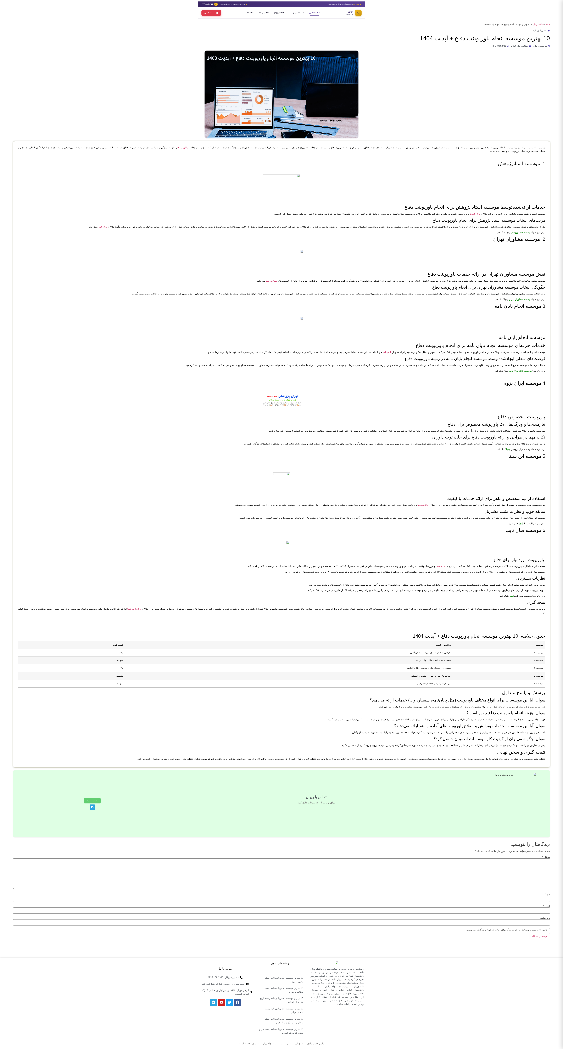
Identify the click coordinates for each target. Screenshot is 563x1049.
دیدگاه (546, 857)
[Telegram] (92, 807)
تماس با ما (264, 13)
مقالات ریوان (279, 13)
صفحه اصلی (314, 13)
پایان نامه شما (134, 609)
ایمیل (546, 906)
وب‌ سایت (545, 918)
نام (547, 894)
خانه (548, 24)
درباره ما (250, 13)
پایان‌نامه (103, 226)
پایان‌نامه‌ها (182, 147)
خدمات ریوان (298, 13)
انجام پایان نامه (540, 30)
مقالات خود (271, 281)
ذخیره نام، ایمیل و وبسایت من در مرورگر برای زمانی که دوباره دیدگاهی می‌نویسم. (506, 929)
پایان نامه (387, 352)
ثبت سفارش (209, 12)
